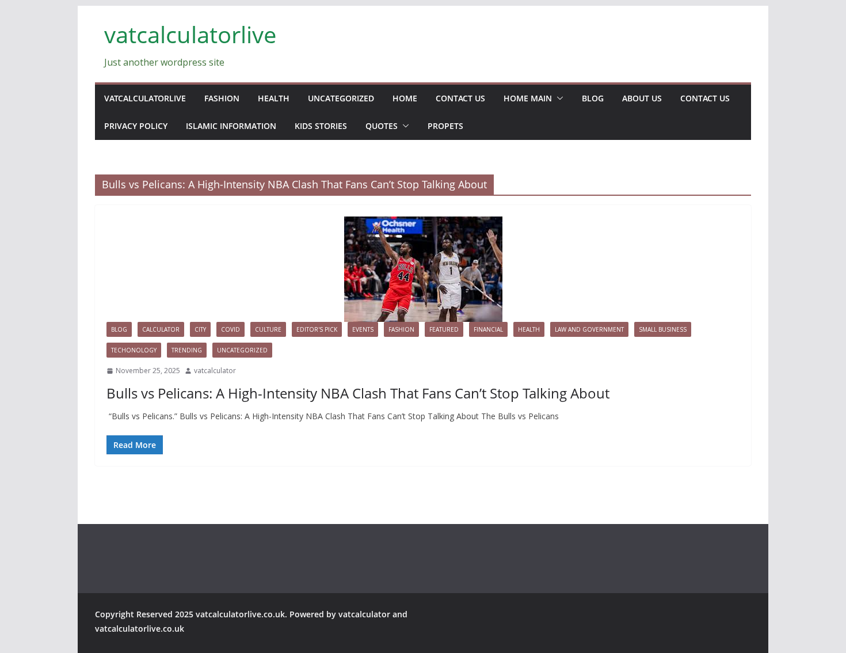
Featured (444, 329)
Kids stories (321, 125)
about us (642, 98)
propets (445, 125)
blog (593, 98)
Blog (119, 329)
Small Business (663, 329)
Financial (488, 329)
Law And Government (589, 329)
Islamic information (231, 125)
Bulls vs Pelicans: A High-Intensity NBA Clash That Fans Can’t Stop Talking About (357, 393)
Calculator (161, 329)
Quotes (381, 125)
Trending (187, 350)
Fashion (221, 98)
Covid (230, 329)
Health (273, 98)
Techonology (134, 350)
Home (404, 98)
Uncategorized (341, 98)
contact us (460, 98)
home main (528, 98)
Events (363, 329)
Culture (268, 329)
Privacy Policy (135, 125)
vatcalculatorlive (190, 34)
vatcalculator (215, 370)
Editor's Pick (316, 329)
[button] (557, 98)
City (200, 329)
